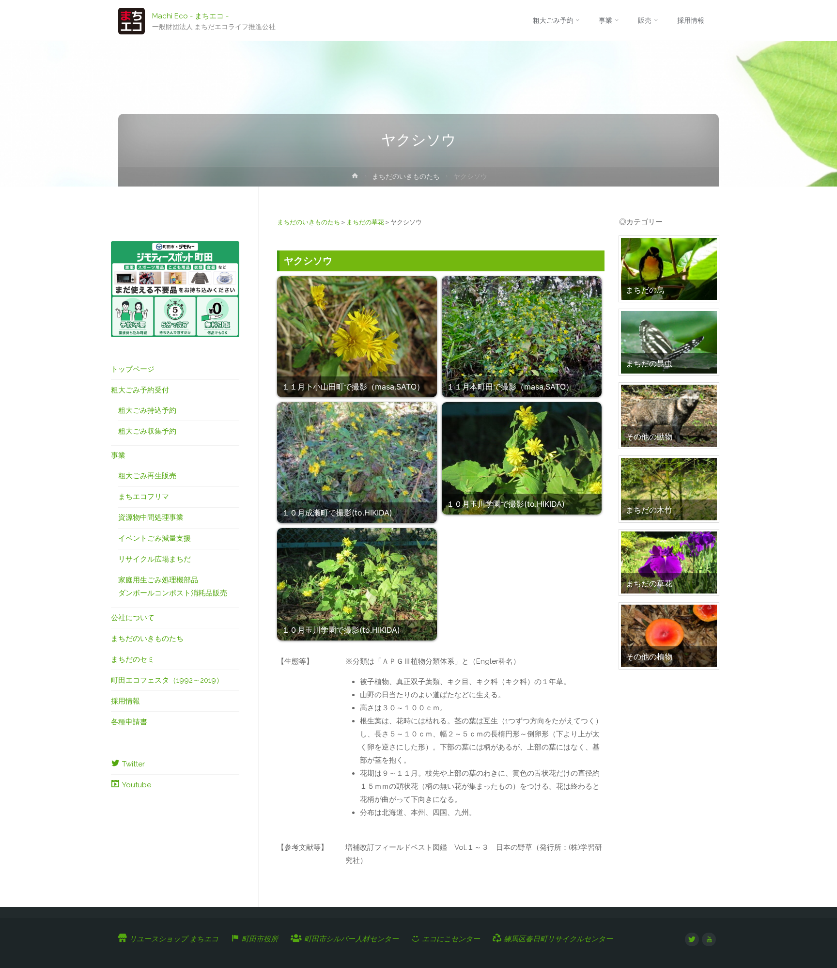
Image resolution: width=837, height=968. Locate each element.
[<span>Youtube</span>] (709, 940)
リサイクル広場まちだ (154, 559)
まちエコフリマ (143, 496)
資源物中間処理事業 (151, 517)
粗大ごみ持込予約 (147, 410)
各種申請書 (129, 722)
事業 (118, 455)
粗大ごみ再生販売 (147, 475)
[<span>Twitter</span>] (692, 940)
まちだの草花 (365, 222)
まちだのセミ (133, 659)
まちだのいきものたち (406, 176)
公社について (133, 617)
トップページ (133, 369)
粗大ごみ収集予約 (147, 431)
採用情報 (125, 701)
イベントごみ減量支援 (154, 538)
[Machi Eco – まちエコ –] (131, 20)
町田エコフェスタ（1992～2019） (167, 680)
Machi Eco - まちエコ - (190, 15)
